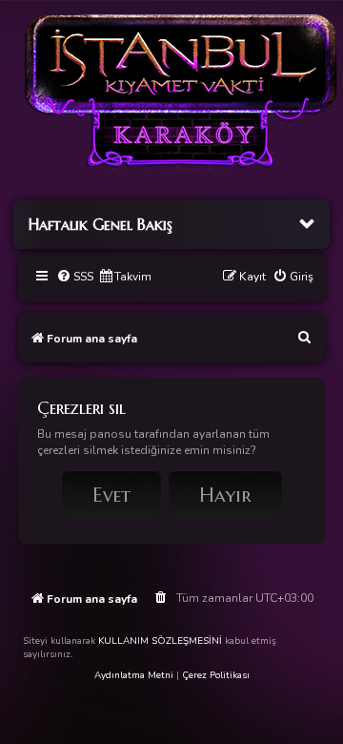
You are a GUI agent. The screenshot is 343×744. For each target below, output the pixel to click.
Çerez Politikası (216, 675)
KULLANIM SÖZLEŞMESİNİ (160, 641)
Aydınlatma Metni (133, 675)
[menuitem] (74, 277)
